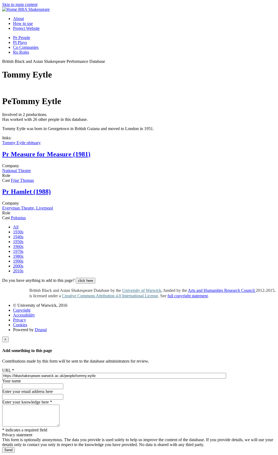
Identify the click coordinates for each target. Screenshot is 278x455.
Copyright (21, 310)
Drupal (41, 329)
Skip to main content (19, 4)
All (15, 227)
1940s (18, 236)
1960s (18, 246)
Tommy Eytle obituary (21, 142)
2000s (18, 266)
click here (85, 281)
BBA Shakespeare (34, 9)
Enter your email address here (27, 391)
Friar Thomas (22, 180)
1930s (18, 232)
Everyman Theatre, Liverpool (27, 208)
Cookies (20, 324)
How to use (23, 23)
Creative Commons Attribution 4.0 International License (110, 295)
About (18, 18)
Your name (11, 381)
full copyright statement (188, 295)
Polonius (18, 217)
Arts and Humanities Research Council (222, 290)
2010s (18, 271)
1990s (18, 261)
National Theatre (16, 170)
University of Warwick (141, 290)
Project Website (26, 28)
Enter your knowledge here (27, 402)
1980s (18, 256)
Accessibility (24, 315)
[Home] (10, 9)
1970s (18, 251)
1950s (18, 241)
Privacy (19, 320)
